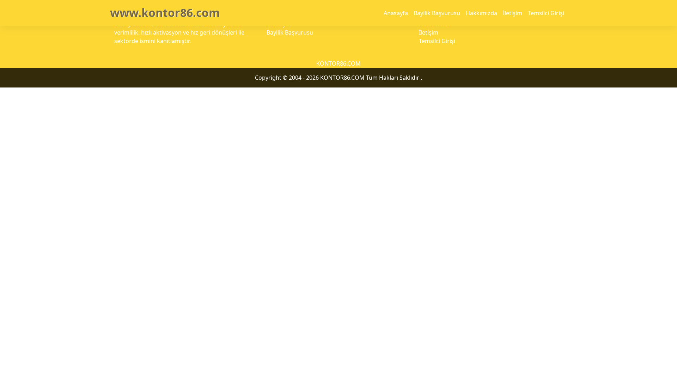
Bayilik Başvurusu (437, 13)
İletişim (512, 13)
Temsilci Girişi (546, 13)
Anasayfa (396, 13)
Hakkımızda (481, 13)
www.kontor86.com (165, 12)
